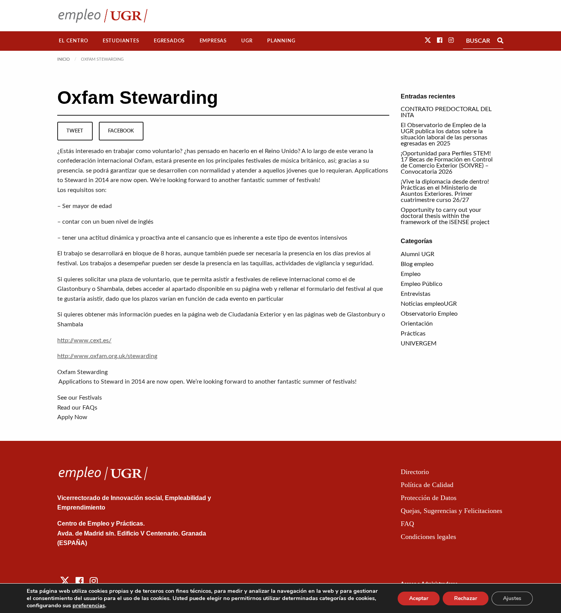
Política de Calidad (427, 485)
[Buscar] (500, 40)
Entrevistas (415, 294)
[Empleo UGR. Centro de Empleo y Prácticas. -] (103, 15)
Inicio (63, 59)
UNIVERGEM (419, 343)
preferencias (89, 605)
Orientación (417, 324)
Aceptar (418, 598)
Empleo (411, 274)
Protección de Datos (428, 498)
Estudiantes (121, 41)
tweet (74, 131)
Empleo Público (421, 284)
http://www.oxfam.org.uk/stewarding (107, 356)
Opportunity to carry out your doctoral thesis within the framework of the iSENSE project (445, 216)
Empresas (213, 41)
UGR (246, 41)
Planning (281, 41)
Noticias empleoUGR (429, 304)
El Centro (73, 41)
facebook (121, 131)
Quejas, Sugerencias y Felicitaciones (451, 511)
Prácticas (413, 334)
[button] (428, 40)
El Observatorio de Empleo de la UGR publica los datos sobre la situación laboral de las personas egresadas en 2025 (444, 134)
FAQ (407, 524)
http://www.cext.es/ (84, 340)
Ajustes (512, 598)
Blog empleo (417, 264)
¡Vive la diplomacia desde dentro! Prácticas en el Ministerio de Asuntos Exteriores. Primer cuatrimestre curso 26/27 (445, 191)
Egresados (169, 41)
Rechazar (465, 598)
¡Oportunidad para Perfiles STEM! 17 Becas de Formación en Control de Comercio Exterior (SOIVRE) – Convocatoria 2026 (447, 162)
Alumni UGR (417, 254)
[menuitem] (73, 41)
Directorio (415, 472)
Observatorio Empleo (429, 314)
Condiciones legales (428, 536)
